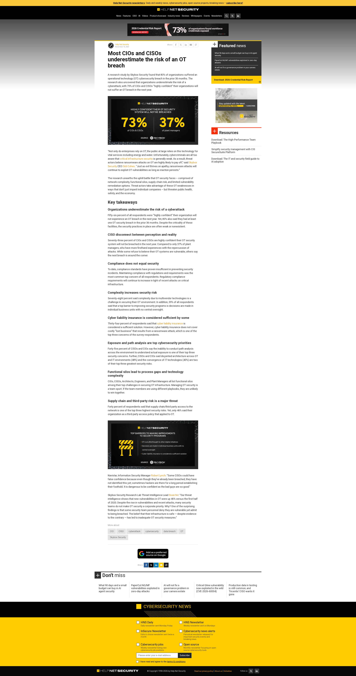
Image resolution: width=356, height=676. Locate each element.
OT (182, 531)
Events (207, 16)
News (118, 16)
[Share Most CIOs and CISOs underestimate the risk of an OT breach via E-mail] (190, 44)
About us (218, 671)
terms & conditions (176, 661)
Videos (145, 16)
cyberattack (134, 531)
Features (127, 16)
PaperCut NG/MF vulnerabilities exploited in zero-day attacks (145, 588)
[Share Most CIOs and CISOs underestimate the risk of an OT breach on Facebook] (175, 44)
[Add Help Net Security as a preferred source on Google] (195, 44)
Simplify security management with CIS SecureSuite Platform (233, 151)
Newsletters (217, 16)
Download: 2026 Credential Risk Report (233, 80)
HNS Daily (147, 622)
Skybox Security (118, 537)
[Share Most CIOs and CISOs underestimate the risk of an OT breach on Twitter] (180, 44)
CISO (135, 16)
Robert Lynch (158, 475)
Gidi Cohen (129, 166)
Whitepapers (196, 16)
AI (139, 16)
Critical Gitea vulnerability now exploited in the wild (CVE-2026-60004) (210, 588)
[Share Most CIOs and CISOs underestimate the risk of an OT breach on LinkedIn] (185, 44)
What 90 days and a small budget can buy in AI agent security (113, 588)
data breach (169, 531)
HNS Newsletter (194, 622)
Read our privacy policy (203, 671)
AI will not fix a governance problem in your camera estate (176, 588)
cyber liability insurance (170, 323)
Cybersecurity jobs (152, 644)
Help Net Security (122, 44)
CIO (112, 531)
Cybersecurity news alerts (199, 631)
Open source (191, 644)
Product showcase (158, 16)
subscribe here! (234, 3)
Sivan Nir (174, 495)
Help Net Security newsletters (129, 3)
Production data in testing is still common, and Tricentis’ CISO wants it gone (243, 590)
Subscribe (185, 655)
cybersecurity (152, 531)
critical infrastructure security (136, 158)
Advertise (228, 671)
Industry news (174, 16)
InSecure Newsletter (153, 631)
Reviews (185, 16)
